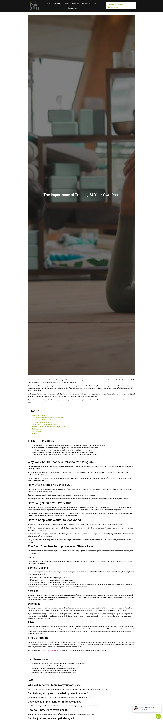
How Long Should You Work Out (42, 422)
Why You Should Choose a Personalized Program (48, 418)
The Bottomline (37, 429)
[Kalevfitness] (34, 6)
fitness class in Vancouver (50, 650)
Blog (95, 4)
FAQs (33, 433)
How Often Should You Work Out (42, 420)
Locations (76, 4)
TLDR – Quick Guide (38, 415)
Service (67, 4)
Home (49, 4)
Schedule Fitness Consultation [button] (115, 6)
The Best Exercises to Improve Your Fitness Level (48, 427)
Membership (86, 4)
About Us (57, 4)
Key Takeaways (37, 431)
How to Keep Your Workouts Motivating (44, 424)
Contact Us (72, 8)
